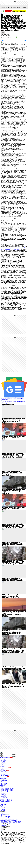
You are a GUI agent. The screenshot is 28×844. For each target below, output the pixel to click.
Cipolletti (2, 809)
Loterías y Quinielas (6, 816)
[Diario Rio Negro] (1, 831)
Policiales (3, 795)
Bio (2, 782)
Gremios (3, 760)
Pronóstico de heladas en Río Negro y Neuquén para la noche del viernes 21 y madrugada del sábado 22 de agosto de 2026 (13, 455)
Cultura (2, 773)
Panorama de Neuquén (7, 788)
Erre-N (3, 774)
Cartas (3, 793)
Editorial (3, 787)
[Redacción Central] (3, 31)
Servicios (3, 766)
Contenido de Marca (6, 800)
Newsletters (5, 768)
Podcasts (3, 796)
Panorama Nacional (6, 792)
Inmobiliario (3, 798)
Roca (18, 7)
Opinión (2, 785)
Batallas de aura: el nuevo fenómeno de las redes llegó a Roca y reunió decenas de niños (13, 473)
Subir (3, 829)
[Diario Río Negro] (3, 11)
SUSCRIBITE (19, 11)
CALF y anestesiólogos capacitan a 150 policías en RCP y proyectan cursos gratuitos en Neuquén (14, 668)
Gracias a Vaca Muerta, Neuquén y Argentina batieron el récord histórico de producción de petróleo (14, 613)
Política (2, 759)
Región (3, 14)
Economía (3, 764)
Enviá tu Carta (5, 794)
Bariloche (23, 7)
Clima (2, 779)
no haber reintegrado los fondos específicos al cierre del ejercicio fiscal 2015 (14, 248)
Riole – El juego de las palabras (9, 819)
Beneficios (3, 825)
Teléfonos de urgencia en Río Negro (10, 821)
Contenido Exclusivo (6, 799)
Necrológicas (4, 815)
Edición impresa (5, 801)
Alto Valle (3, 805)
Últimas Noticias (6, 757)
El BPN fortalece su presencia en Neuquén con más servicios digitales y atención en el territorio (13, 420)
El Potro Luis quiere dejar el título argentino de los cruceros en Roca (14, 438)
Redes (2, 769)
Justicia (3, 761)
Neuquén (13, 7)
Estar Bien (4, 777)
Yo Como (3, 784)
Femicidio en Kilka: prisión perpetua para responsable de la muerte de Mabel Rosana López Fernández (13, 685)
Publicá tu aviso (4, 814)
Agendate (4, 770)
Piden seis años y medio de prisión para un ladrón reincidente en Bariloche (11, 596)
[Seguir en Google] (2, 42)
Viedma (2, 810)
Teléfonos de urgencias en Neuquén (10, 822)
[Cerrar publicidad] (1, 753)
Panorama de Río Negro (8, 789)
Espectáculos (5, 775)
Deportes (3, 772)
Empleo (2, 813)
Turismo (2, 765)
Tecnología (4, 783)
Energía (2, 762)
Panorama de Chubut (7, 790)
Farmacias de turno (6, 818)
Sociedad (3, 778)
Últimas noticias (5, 7)
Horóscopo (4, 780)
